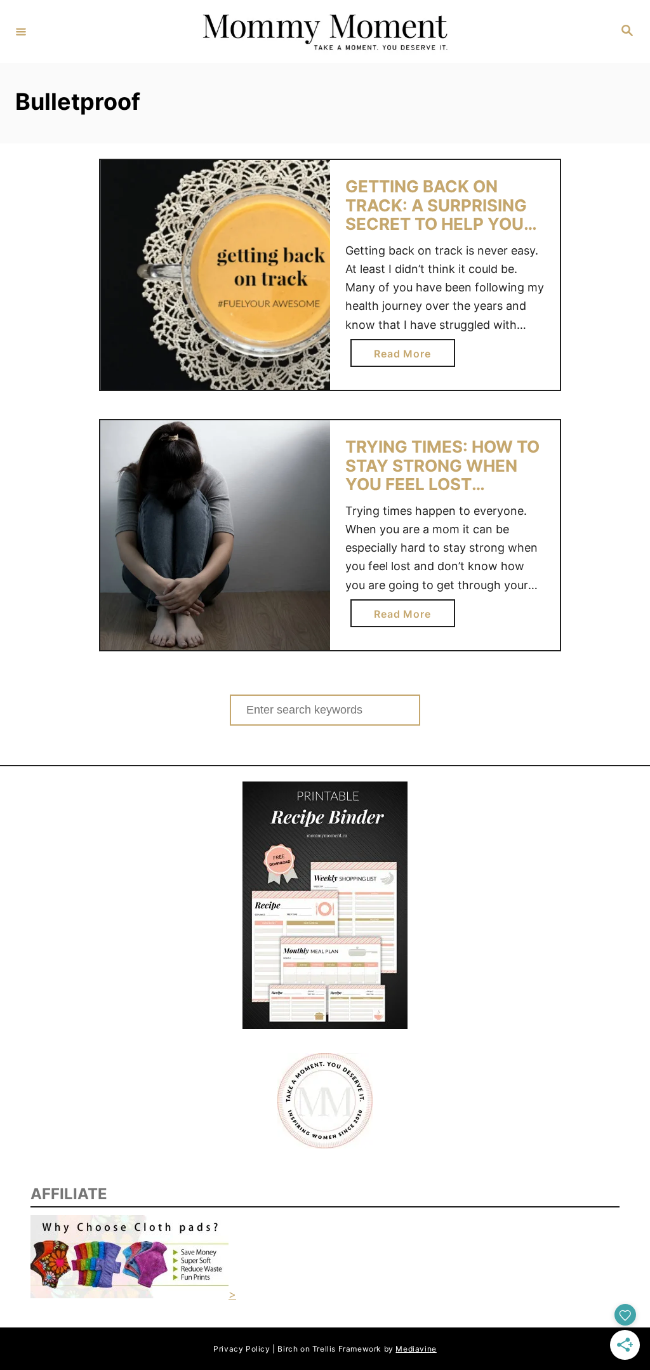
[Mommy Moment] (323, 31)
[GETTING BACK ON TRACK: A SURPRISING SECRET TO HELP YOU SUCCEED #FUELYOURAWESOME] (215, 275)
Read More (407, 357)
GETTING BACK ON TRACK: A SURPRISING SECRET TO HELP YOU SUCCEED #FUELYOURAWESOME (437, 223)
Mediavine (415, 1348)
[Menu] (21, 31)
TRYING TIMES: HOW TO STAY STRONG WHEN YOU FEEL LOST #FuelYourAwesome (442, 475)
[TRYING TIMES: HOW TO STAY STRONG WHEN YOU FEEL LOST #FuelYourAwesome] (215, 535)
